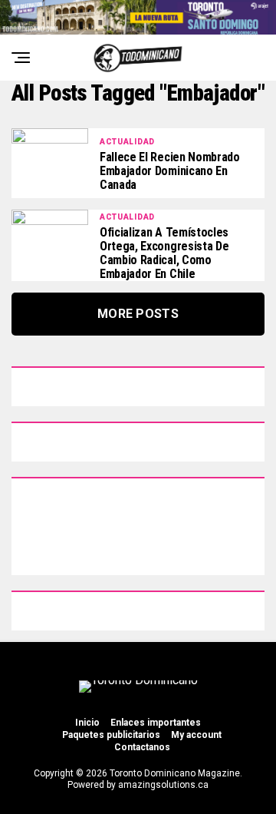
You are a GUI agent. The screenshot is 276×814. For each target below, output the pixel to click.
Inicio (87, 722)
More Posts (138, 313)
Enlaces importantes (155, 722)
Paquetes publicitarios (111, 735)
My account (196, 735)
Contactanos (142, 747)
